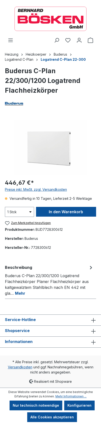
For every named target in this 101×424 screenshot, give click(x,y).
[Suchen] (56, 40)
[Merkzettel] (68, 40)
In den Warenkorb (66, 211)
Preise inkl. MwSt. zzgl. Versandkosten (36, 189)
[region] (50, 147)
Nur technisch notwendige (36, 405)
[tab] (49, 280)
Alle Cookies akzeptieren (52, 417)
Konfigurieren (79, 405)
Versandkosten (20, 367)
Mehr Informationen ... (71, 396)
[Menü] (10, 40)
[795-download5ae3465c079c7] (50, 147)
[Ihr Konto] (79, 40)
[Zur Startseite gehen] (50, 19)
